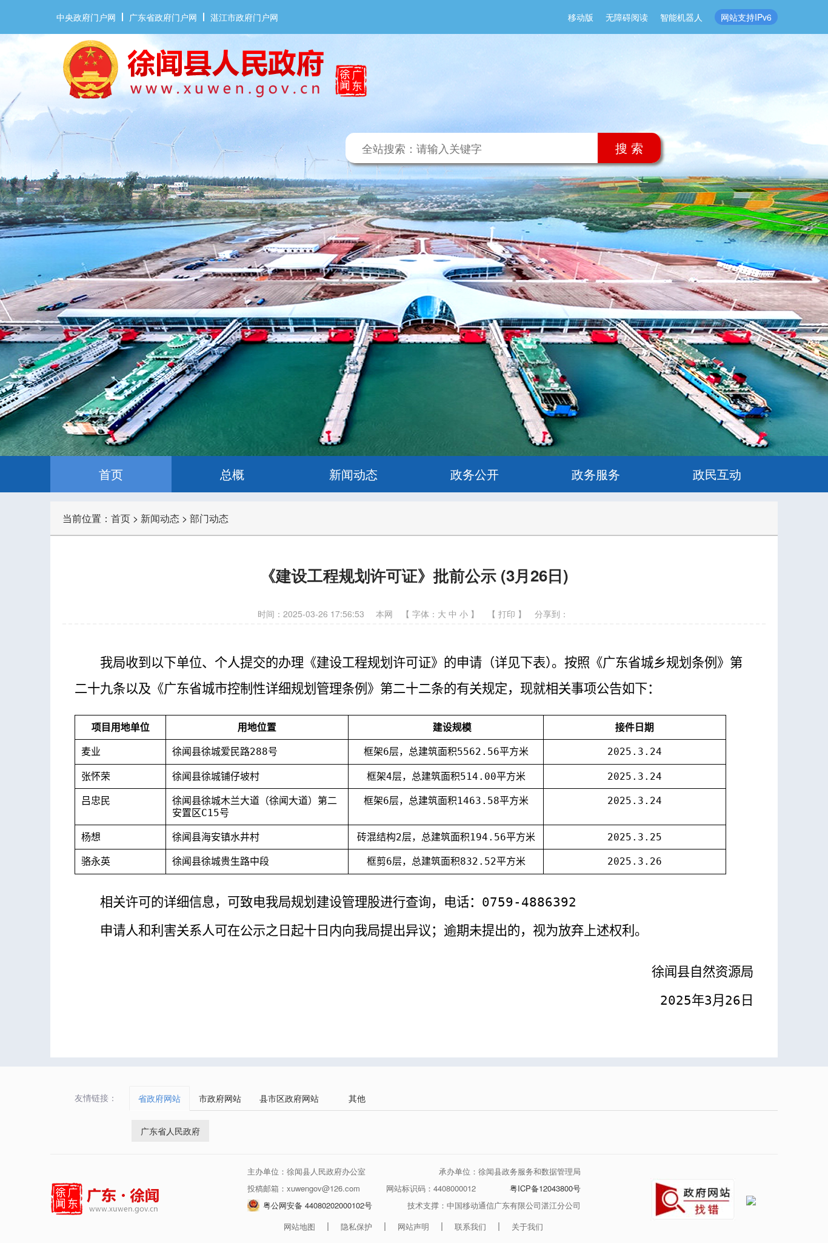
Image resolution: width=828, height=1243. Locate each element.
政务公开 (474, 474)
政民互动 (717, 474)
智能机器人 (681, 17)
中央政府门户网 (86, 17)
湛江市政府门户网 (244, 17)
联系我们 (470, 1226)
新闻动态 (353, 474)
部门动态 (209, 518)
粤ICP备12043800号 (545, 1188)
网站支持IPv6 (746, 17)
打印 (506, 614)
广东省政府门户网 (163, 17)
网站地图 (299, 1226)
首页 (111, 474)
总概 (232, 474)
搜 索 (629, 147)
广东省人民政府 (170, 1131)
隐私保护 (356, 1226)
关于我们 (527, 1226)
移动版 (580, 17)
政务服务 (596, 474)
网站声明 (413, 1226)
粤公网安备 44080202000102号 (317, 1205)
